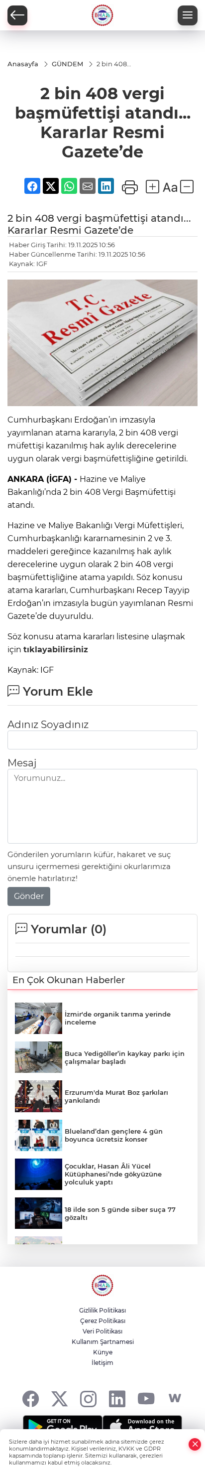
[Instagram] (88, 1398)
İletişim (102, 1362)
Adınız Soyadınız (48, 725)
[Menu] (188, 15)
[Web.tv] (175, 1398)
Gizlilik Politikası (102, 1310)
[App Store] (142, 1427)
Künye (102, 1352)
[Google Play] (62, 1427)
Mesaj (21, 763)
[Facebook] (30, 1398)
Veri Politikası (102, 1331)
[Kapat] (195, 1444)
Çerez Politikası (102, 1321)
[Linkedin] (117, 1398)
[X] (59, 1398)
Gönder (29, 896)
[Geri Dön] (17, 15)
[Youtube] (146, 1398)
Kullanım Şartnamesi (103, 1341)
